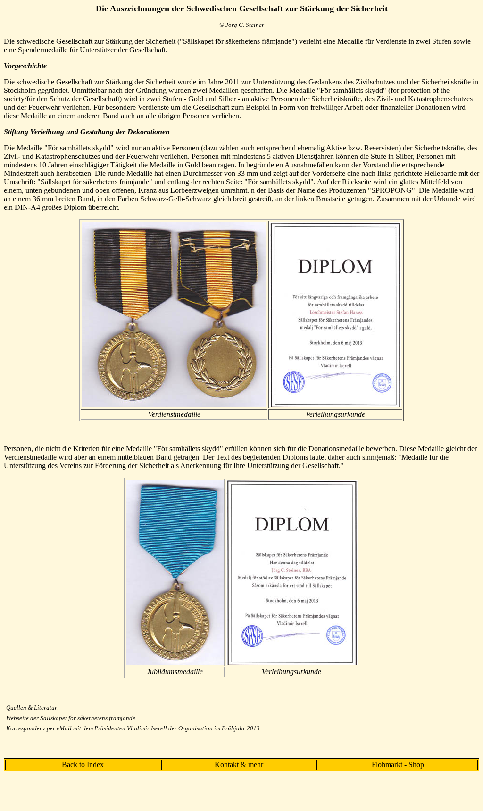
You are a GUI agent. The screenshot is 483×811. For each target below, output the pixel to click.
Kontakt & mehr (239, 765)
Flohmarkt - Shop (398, 765)
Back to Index (83, 765)
